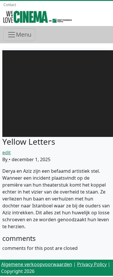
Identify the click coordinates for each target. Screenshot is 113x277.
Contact (9, 4)
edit (6, 152)
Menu (23, 34)
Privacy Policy (92, 264)
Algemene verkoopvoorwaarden (36, 264)
